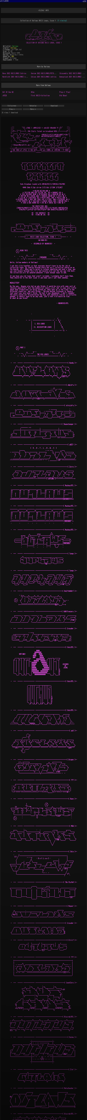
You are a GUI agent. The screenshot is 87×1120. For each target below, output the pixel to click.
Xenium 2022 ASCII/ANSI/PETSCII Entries (47, 73)
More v (33, 109)
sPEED (5, 95)
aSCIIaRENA (4, 1)
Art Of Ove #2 (8, 92)
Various (15, 46)
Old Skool (63, 95)
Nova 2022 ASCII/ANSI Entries (14, 73)
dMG (12, 56)
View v (11, 109)
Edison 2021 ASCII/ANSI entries (43, 77)
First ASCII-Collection (40, 95)
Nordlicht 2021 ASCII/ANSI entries (17, 77)
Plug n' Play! (64, 92)
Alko (32, 92)
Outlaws (14, 48)
